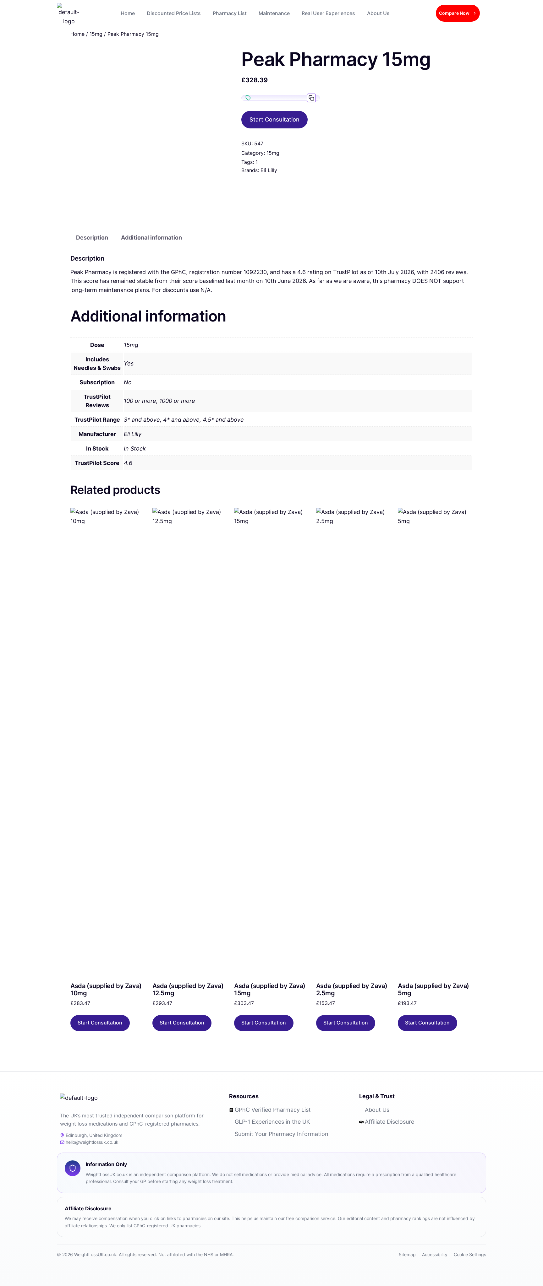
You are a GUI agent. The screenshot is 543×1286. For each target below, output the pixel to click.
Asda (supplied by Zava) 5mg (433, 989)
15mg (272, 153)
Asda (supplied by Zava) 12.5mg (188, 989)
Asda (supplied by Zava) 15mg (269, 989)
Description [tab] (92, 237)
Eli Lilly (269, 170)
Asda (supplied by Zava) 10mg (106, 989)
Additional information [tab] (151, 237)
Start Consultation (274, 119)
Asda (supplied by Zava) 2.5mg (351, 989)
